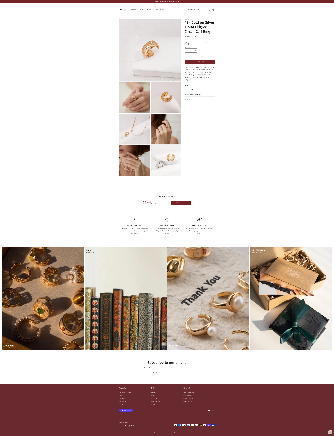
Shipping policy (174, 432)
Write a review (181, 203)
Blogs (121, 395)
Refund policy (145, 432)
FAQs (152, 395)
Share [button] (188, 99)
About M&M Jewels (125, 392)
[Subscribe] (181, 373)
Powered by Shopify (135, 432)
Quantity (187, 47)
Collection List (187, 401)
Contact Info (123, 404)
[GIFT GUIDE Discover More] (208, 349)
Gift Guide (122, 398)
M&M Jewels (127, 432)
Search (153, 392)
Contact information (185, 432)
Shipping (187, 39)
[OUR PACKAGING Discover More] (291, 349)
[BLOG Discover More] (126, 349)
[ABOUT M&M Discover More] (43, 349)
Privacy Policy (187, 395)
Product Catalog (188, 398)
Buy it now (200, 62)
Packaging (122, 401)
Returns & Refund (156, 401)
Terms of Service (188, 392)
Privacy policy (154, 432)
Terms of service (164, 432)
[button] (141, 10)
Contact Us (154, 404)
